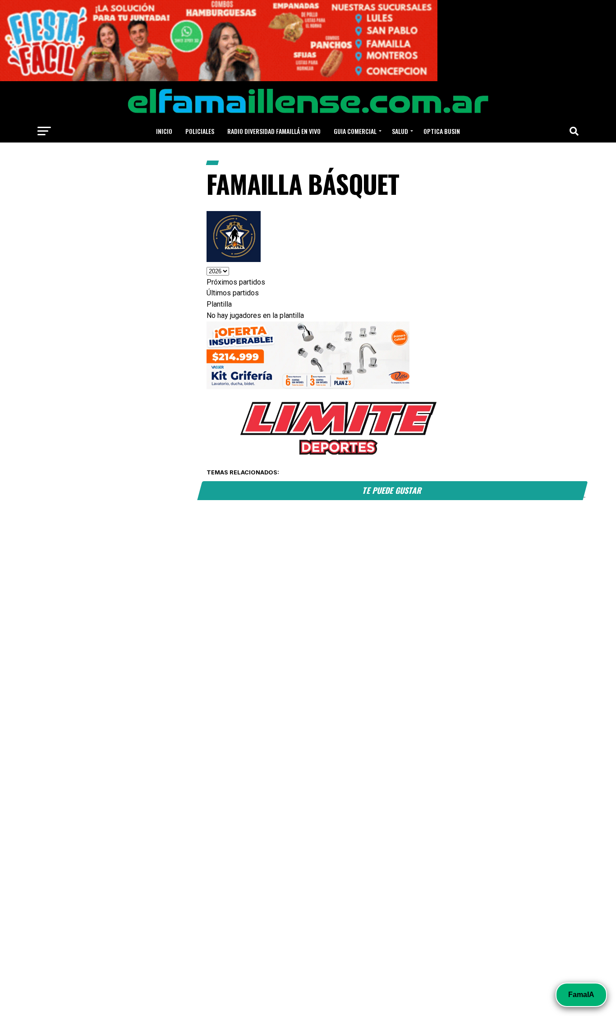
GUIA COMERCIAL (355, 131)
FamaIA (581, 994)
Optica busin (441, 131)
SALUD (400, 131)
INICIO (164, 131)
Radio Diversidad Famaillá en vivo (274, 131)
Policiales (199, 131)
